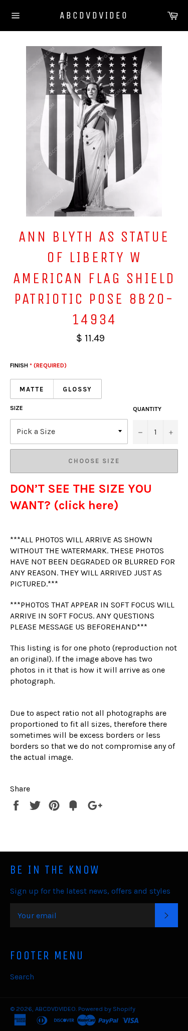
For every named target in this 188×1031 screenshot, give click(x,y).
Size (16, 407)
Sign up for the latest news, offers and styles (90, 891)
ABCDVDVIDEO (94, 15)
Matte (32, 389)
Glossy (78, 389)
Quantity (147, 409)
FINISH (38, 365)
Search (22, 976)
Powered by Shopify (106, 1008)
